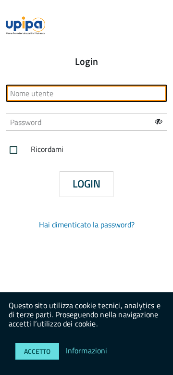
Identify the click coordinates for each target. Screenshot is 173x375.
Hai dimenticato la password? (87, 224)
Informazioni (87, 350)
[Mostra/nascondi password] (158, 121)
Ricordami (46, 149)
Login (86, 183)
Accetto (37, 351)
